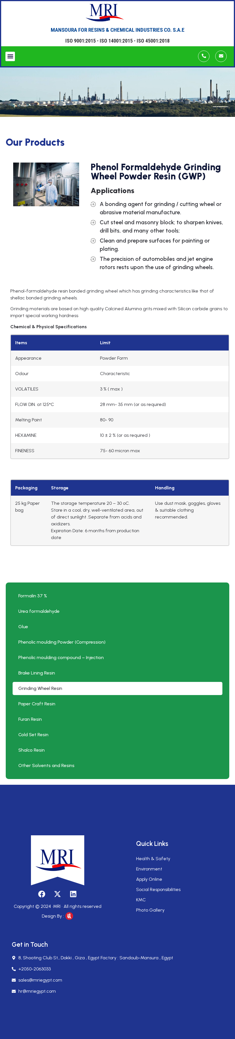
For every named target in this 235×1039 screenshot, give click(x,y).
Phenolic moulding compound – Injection (61, 657)
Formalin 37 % (32, 595)
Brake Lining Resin (36, 673)
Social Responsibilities (158, 889)
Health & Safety (153, 858)
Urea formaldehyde (39, 611)
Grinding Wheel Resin (40, 688)
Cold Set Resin (33, 734)
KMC (141, 899)
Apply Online (149, 879)
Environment (149, 869)
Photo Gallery (150, 910)
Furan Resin (30, 719)
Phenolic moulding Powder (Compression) (61, 642)
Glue (23, 626)
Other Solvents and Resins (46, 765)
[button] (10, 56)
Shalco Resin (31, 750)
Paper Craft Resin (36, 703)
